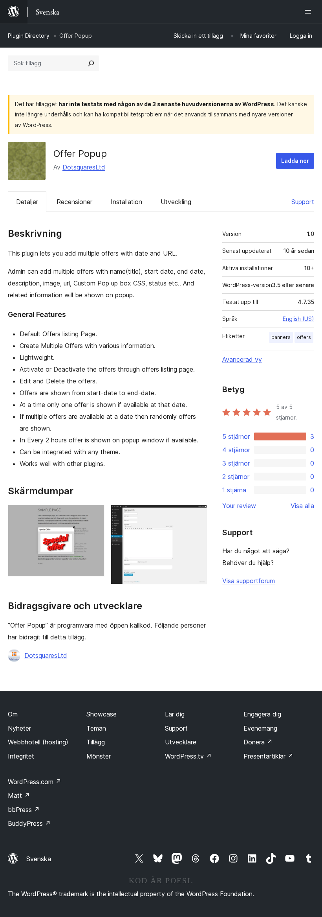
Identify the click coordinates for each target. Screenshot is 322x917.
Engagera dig (262, 714)
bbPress (24, 810)
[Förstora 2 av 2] (196, 515)
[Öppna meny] (309, 12)
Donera (258, 742)
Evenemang (260, 728)
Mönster (98, 756)
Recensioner (74, 202)
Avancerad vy (242, 359)
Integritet (21, 756)
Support (302, 202)
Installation (126, 202)
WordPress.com (34, 782)
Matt (19, 795)
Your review (239, 506)
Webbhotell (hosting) (38, 742)
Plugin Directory (28, 35)
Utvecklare (180, 742)
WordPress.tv (188, 756)
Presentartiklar (268, 756)
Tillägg (95, 742)
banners (281, 337)
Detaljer (27, 202)
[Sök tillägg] (91, 63)
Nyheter (19, 728)
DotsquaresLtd (83, 167)
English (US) (298, 318)
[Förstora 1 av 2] (94, 515)
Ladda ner (295, 160)
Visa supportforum (248, 581)
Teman (96, 728)
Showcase (101, 714)
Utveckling (176, 202)
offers (304, 337)
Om (13, 714)
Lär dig (175, 714)
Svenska (38, 859)
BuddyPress (29, 823)
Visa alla (302, 506)
